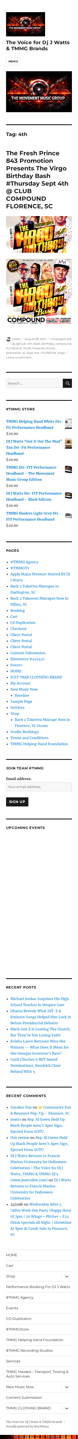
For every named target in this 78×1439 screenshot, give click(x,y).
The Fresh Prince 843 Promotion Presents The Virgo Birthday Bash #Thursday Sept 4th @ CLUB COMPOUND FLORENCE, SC (37, 179)
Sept (30, 352)
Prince (50, 348)
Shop (14, 713)
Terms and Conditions (29, 738)
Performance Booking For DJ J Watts (38, 1287)
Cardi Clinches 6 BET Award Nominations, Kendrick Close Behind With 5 (35, 1065)
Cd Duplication (23, 622)
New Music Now (24, 689)
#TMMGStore (17, 1329)
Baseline (22, 695)
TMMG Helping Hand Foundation (39, 744)
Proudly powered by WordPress (27, 1426)
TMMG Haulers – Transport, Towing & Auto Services (37, 1374)
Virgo (61, 352)
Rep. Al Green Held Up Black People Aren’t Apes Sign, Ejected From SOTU (37, 1125)
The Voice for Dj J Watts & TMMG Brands (38, 45)
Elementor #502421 (27, 659)
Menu (13, 61)
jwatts (16, 339)
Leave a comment (19, 357)
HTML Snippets (21, 1436)
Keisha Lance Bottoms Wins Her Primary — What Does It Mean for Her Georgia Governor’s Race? (39, 1047)
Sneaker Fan (21, 1107)
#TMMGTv (19, 568)
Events (16, 665)
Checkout (18, 628)
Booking (17, 610)
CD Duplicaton (19, 1319)
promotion (13, 352)
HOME (15, 671)
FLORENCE (14, 348)
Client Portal (21, 635)
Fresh (27, 348)
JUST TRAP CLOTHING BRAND (36, 677)
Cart (14, 616)
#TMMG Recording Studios (29, 1350)
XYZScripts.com (56, 1436)
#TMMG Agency (24, 562)
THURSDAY (48, 352)
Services (17, 707)
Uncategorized (60, 339)
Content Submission (28, 653)
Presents (38, 348)
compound (63, 343)
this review (19, 1137)
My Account (20, 683)
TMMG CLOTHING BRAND (28, 1408)
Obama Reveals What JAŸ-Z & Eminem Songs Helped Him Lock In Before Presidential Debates (40, 1017)
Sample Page (21, 701)
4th (29, 343)
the (36, 352)
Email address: (18, 779)
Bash (37, 343)
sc (24, 352)
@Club (21, 343)
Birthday (48, 343)
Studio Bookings (24, 732)
